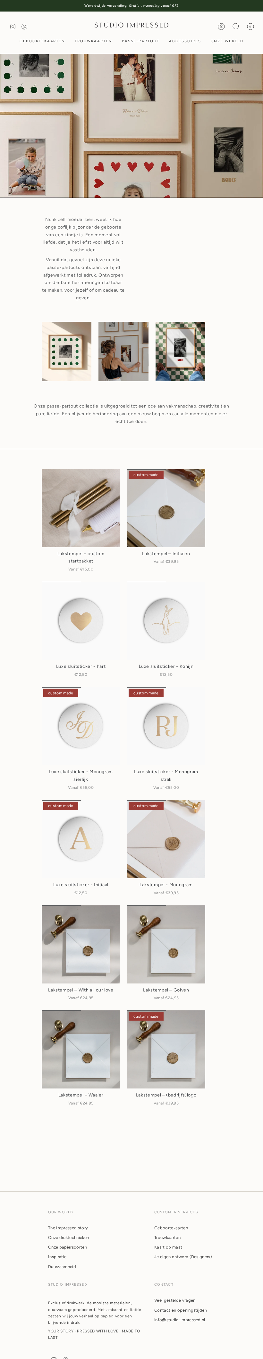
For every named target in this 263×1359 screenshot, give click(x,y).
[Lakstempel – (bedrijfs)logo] (166, 1049)
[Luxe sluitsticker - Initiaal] (81, 839)
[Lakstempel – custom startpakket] (81, 508)
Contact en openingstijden (180, 1310)
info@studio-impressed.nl (179, 1319)
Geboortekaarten (171, 1228)
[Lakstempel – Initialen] (166, 508)
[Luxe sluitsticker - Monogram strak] (166, 726)
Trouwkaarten (167, 1237)
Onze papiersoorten (67, 1247)
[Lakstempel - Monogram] (166, 839)
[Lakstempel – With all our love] (81, 944)
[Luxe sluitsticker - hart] (81, 621)
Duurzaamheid (62, 1266)
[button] (42, 41)
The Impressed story (68, 1228)
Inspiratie (57, 1256)
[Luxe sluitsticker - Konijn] (166, 621)
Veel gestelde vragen (175, 1300)
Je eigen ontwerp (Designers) (183, 1256)
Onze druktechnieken (68, 1237)
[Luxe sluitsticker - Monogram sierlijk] (81, 726)
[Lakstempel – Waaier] (81, 1049)
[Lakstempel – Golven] (166, 944)
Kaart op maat (168, 1247)
